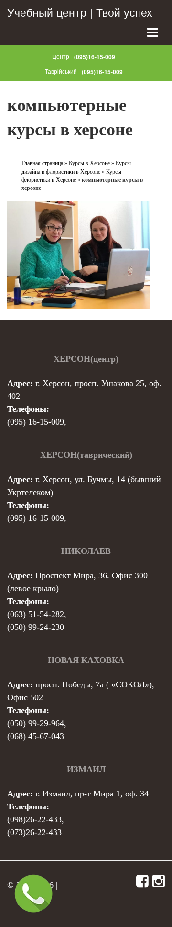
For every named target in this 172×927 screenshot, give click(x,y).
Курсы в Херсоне (89, 163)
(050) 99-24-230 (35, 627)
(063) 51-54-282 (35, 614)
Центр (60, 56)
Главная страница (42, 163)
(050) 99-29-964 (35, 723)
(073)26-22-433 (34, 832)
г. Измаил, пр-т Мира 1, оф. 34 (92, 793)
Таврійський (61, 71)
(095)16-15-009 (94, 57)
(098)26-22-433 (34, 819)
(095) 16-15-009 (35, 422)
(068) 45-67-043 (35, 736)
